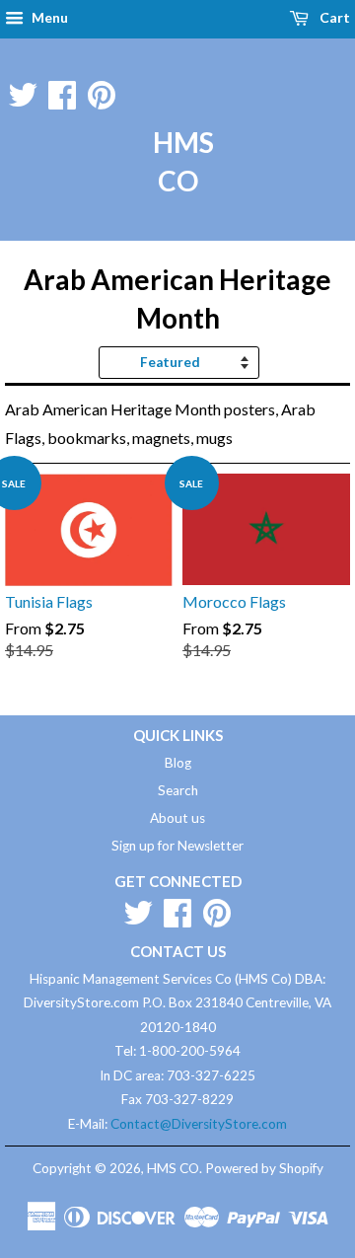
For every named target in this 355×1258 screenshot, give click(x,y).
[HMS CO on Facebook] (62, 91)
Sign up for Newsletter (177, 845)
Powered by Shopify (264, 1168)
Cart (333, 17)
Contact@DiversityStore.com (198, 1124)
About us (177, 818)
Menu (48, 17)
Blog (178, 763)
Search (178, 790)
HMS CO (177, 161)
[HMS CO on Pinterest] (101, 91)
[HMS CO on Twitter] (22, 91)
